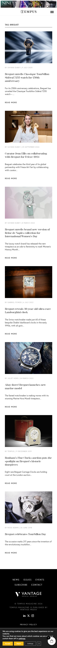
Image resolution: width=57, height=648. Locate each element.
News (16, 579)
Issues (27, 579)
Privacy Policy (28, 624)
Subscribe (21, 584)
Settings (30, 644)
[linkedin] (24, 616)
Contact (36, 584)
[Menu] (52, 12)
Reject (19, 644)
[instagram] (32, 616)
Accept (7, 644)
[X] (28, 616)
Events (40, 579)
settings (22, 638)
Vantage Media (28, 609)
